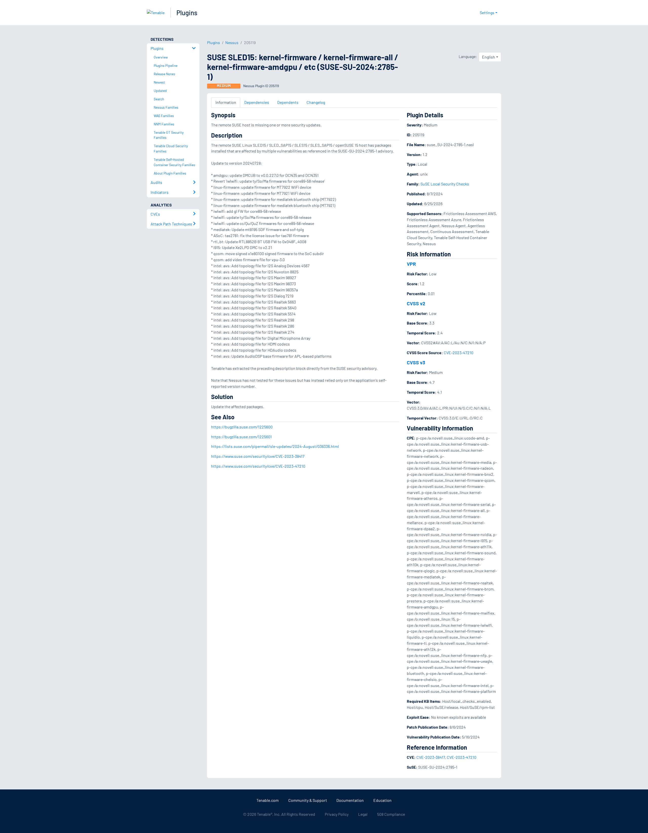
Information (225, 102)
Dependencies (256, 102)
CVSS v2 (416, 303)
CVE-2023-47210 (458, 352)
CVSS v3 (416, 362)
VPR (411, 264)
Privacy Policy (337, 814)
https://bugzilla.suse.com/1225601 (241, 436)
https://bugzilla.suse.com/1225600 (242, 426)
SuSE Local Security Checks (444, 183)
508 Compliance (391, 814)
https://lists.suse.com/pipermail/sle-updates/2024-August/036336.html (275, 446)
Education (382, 800)
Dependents (287, 102)
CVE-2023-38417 (430, 757)
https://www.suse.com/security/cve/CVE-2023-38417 (258, 456)
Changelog (316, 102)
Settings (487, 12)
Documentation (350, 800)
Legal (363, 814)
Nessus (231, 42)
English (488, 56)
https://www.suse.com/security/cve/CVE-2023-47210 (258, 466)
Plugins (186, 12)
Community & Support (307, 800)
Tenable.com (267, 800)
